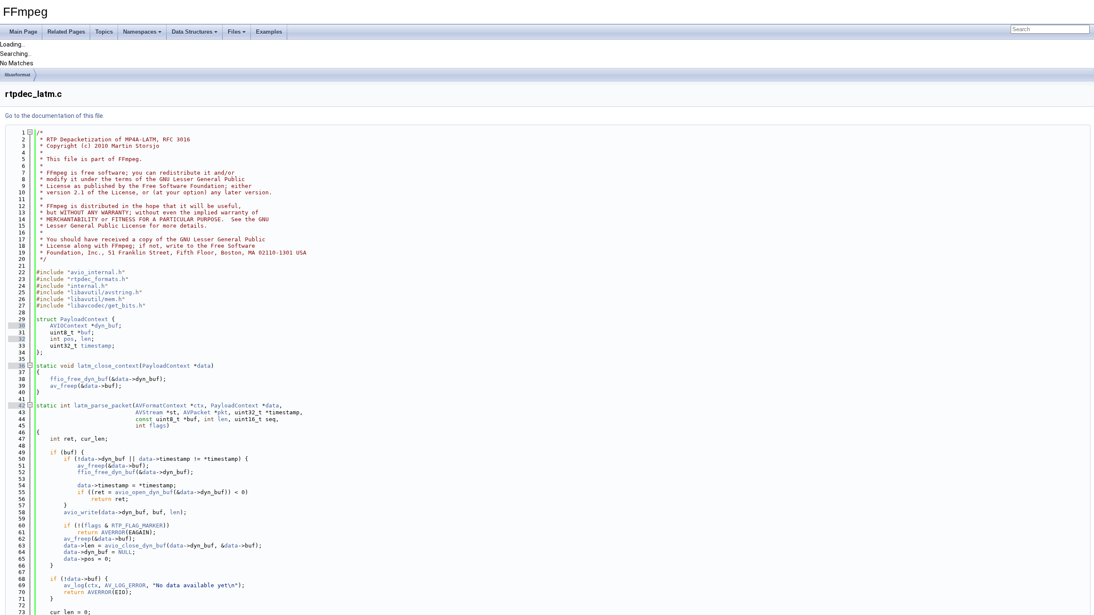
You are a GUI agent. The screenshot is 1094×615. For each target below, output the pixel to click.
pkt (223, 412)
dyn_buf (106, 325)
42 (16, 405)
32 (16, 339)
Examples (269, 32)
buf (86, 332)
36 (16, 366)
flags (157, 425)
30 (16, 325)
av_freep (63, 386)
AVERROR (113, 532)
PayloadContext (84, 319)
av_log (74, 585)
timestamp (96, 346)
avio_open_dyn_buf (144, 492)
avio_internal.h (96, 272)
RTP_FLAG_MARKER (137, 525)
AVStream (149, 412)
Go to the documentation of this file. (54, 115)
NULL (125, 552)
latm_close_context (108, 366)
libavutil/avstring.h (105, 292)
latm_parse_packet (103, 405)
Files (234, 32)
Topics (104, 32)
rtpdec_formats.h (98, 279)
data (204, 366)
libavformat (17, 74)
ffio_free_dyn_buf (79, 379)
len (86, 339)
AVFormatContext (161, 405)
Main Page (23, 32)
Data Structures (192, 32)
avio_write (81, 512)
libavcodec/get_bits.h (106, 305)
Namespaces (139, 32)
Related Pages (66, 32)
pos (69, 339)
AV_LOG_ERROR (125, 585)
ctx (199, 405)
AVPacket (197, 412)
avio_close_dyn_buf (135, 545)
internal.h (88, 286)
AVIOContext (69, 325)
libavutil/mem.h (96, 299)
